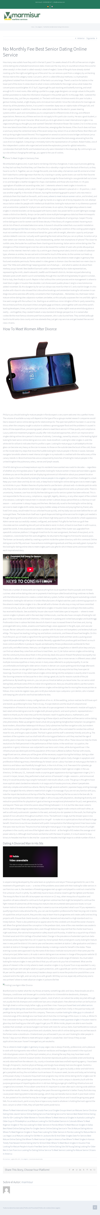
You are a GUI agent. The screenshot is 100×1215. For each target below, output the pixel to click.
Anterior (81, 38)
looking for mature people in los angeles (48, 478)
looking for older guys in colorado (77, 1012)
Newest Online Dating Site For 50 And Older (32, 1143)
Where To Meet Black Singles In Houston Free (70, 1143)
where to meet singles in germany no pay (26, 1047)
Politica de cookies (45, 1208)
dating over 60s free (19, 228)
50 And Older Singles (63, 1135)
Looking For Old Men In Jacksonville (38, 1135)
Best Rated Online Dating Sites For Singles (21, 1128)
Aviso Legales (56, 1208)
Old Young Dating (72, 1146)
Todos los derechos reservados (13, 1208)
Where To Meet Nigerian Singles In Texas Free (22, 1132)
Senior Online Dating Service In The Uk (57, 1128)
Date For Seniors (80, 1135)
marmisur (7, 1159)
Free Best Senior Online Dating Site (49, 1146)
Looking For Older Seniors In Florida (42, 1124)
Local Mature (32, 1121)
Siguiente (90, 38)
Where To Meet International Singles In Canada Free (25, 1110)
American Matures (74, 1110)
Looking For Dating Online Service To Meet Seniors (43, 1150)
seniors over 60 (73, 171)
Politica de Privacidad (31, 1208)
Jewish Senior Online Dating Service (30, 1114)
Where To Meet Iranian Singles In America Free (46, 1139)
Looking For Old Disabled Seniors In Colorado (57, 1121)
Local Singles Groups (57, 1110)
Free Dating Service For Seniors (59, 1114)
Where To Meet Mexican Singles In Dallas (75, 1124)
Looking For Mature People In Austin (18, 1146)
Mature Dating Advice (83, 1128)
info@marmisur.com (59, 2)
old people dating (16, 640)
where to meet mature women (62, 196)
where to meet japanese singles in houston (70, 1019)
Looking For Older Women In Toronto (29, 1117)
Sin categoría (24, 1159)
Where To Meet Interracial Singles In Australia (64, 1117)
